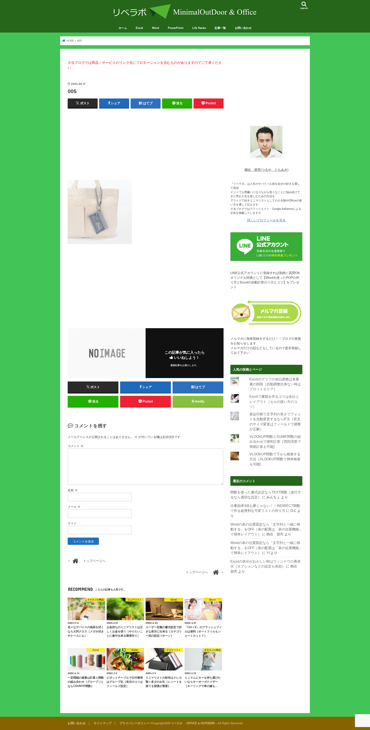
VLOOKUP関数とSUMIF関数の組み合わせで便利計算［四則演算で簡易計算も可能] (275, 441)
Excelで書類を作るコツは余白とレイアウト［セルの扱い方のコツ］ (274, 401)
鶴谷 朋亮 (274, 534)
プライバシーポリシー (134, 723)
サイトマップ (103, 723)
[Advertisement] (146, 143)
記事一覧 (220, 28)
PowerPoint (175, 28)
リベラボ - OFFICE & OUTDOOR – (194, 723)
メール (74, 506)
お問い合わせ (243, 28)
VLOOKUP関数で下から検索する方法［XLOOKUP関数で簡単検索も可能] (274, 459)
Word (155, 28)
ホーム (123, 28)
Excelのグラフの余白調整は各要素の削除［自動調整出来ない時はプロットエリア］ (275, 384)
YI (268, 553)
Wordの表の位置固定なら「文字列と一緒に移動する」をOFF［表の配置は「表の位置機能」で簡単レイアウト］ (266, 529)
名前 (73, 490)
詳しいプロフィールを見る (266, 220)
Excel (139, 28)
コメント (76, 446)
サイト (72, 523)
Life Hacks (199, 28)
